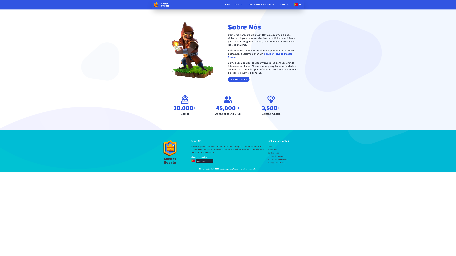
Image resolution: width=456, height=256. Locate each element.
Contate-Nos (273, 153)
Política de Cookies (276, 156)
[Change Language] (297, 5)
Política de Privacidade (277, 159)
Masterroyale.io (226, 169)
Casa (270, 146)
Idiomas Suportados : (199, 157)
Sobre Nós (272, 150)
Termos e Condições (276, 163)
